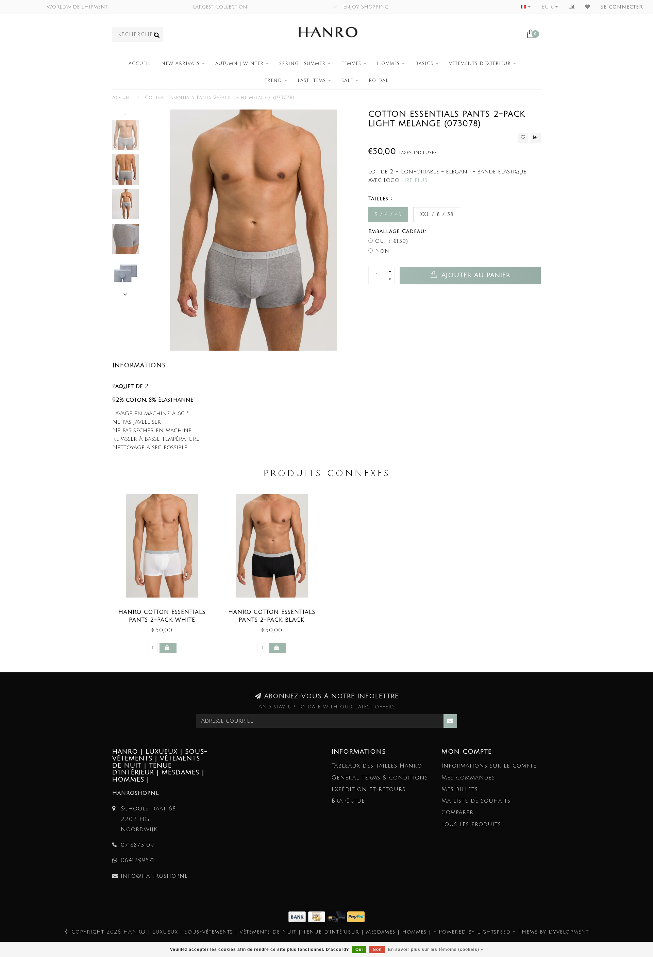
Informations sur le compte (489, 765)
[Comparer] (572, 7)
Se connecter (622, 7)
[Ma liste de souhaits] (587, 7)
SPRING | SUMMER (302, 63)
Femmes (351, 63)
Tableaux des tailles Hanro (377, 765)
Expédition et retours (368, 789)
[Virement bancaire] (298, 916)
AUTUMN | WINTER (239, 63)
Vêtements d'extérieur (480, 63)
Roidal (378, 80)
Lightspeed (493, 932)
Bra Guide (348, 801)
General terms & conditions (380, 777)
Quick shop (166, 610)
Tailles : (380, 198)
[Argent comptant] (318, 916)
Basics (424, 63)
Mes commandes (468, 777)
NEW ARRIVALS (180, 63)
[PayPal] (356, 916)
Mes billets (459, 789)
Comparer (457, 812)
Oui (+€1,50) (391, 241)
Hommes (388, 63)
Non (382, 251)
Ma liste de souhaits (475, 801)
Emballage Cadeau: (397, 231)
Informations (139, 365)
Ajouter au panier (474, 275)
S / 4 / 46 (388, 214)
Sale (347, 80)
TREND (273, 80)
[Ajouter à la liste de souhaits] (523, 138)
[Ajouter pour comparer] (536, 138)
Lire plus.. (415, 180)
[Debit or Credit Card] (337, 916)
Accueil (140, 63)
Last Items (312, 80)
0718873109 (137, 845)
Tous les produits (471, 824)
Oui (359, 949)
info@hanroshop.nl (154, 876)
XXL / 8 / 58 (437, 214)
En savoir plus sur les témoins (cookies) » (435, 949)
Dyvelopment (569, 932)
